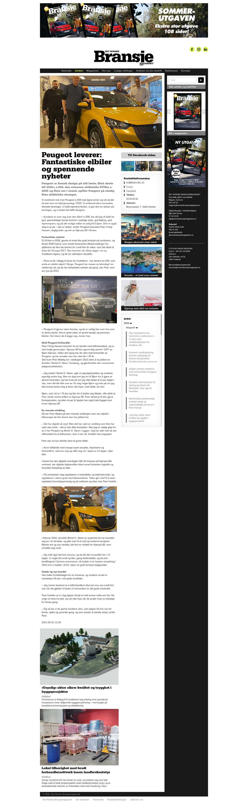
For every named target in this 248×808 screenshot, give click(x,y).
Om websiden (82, 799)
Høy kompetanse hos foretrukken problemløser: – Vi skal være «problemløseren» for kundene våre (142, 339)
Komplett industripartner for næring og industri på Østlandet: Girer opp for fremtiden (142, 387)
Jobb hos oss (136, 799)
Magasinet (93, 70)
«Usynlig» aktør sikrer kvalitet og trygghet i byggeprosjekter (139, 418)
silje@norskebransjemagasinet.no (182, 219)
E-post (129, 186)
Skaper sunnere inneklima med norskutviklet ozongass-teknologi (143, 372)
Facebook (131, 191)
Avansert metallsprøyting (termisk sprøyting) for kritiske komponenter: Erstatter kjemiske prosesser (143, 357)
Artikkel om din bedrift (149, 70)
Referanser (171, 70)
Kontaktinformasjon (116, 799)
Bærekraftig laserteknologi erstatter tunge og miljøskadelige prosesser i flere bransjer (142, 403)
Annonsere (98, 799)
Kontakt (185, 70)
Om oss (106, 70)
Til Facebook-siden (141, 155)
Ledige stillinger (123, 70)
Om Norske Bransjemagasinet (57, 799)
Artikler (79, 70)
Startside (66, 70)
